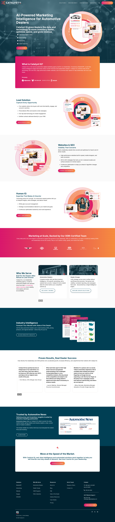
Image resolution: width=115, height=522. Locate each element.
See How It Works (47, 290)
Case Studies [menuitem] (53, 499)
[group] (52, 282)
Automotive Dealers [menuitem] (38, 485)
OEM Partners (84, 2)
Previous (39, 301)
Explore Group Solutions (80, 290)
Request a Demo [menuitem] (71, 485)
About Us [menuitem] (52, 485)
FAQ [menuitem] (51, 491)
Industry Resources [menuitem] (55, 497)
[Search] (99, 2)
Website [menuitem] (18, 491)
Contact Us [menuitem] (69, 488)
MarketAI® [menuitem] (18, 485)
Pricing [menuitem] (51, 502)
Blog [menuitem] (51, 488)
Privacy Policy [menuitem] (19, 515)
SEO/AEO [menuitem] (18, 497)
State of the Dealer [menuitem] (54, 494)
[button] (92, 512)
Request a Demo (107, 2)
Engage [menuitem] (18, 494)
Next (42, 301)
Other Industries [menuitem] (37, 494)
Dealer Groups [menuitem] (36, 488)
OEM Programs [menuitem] (37, 491)
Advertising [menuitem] (19, 488)
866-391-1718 (87, 497)
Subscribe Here (90, 505)
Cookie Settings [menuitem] (25, 515)
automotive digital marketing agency (47, 67)
